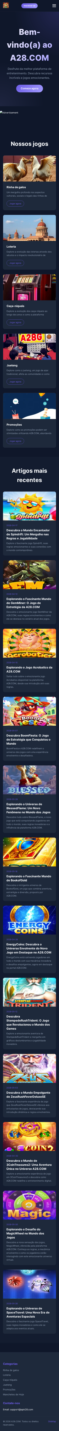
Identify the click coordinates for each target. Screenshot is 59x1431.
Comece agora (29, 88)
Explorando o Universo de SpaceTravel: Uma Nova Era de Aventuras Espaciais (28, 1312)
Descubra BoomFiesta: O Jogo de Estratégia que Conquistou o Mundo (28, 739)
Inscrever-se (29, 5)
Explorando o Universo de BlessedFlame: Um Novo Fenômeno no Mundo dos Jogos (28, 808)
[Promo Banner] (29, 118)
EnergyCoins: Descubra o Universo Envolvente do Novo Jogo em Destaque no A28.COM (28, 948)
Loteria (7, 1374)
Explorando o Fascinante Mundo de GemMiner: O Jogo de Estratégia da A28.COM (28, 603)
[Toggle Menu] (54, 5)
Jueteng (7, 1384)
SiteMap (52, 1421)
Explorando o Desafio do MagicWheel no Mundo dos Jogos (25, 1233)
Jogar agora (15, 203)
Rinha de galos (11, 1370)
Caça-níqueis (10, 1379)
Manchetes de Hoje (13, 1394)
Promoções (9, 1389)
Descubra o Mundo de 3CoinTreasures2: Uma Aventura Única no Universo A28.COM (29, 1165)
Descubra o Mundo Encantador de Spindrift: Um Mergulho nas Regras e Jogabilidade (28, 534)
